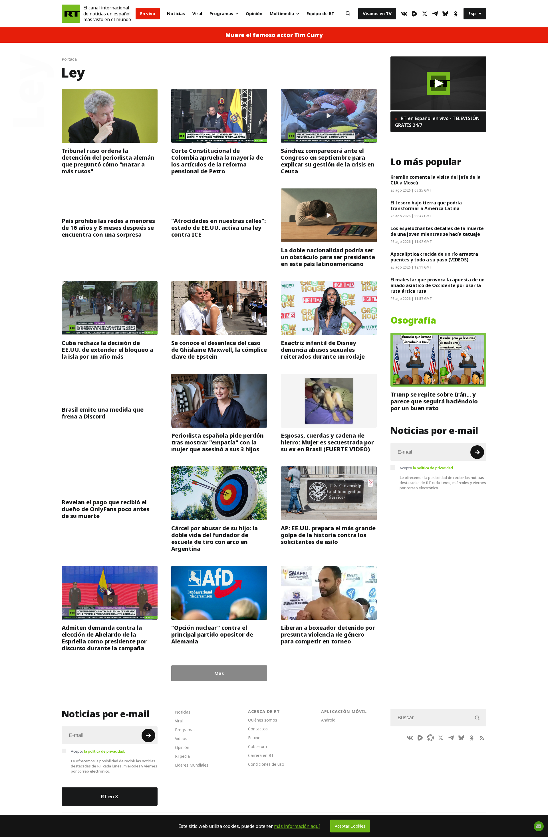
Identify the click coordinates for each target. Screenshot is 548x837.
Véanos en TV (377, 13)
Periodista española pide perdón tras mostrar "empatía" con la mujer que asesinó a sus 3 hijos (217, 442)
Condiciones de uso (266, 764)
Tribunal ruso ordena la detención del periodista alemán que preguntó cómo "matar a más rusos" (108, 161)
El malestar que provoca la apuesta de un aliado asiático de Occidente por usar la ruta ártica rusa (437, 285)
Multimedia (282, 13)
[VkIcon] (404, 13)
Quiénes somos (262, 720)
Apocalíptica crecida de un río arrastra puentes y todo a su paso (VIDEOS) (434, 257)
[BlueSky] (445, 13)
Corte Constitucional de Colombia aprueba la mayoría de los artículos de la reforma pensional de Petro (217, 161)
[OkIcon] (455, 13)
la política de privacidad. (433, 468)
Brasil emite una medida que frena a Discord (103, 413)
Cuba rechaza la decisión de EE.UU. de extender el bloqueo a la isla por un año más (107, 350)
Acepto (427, 467)
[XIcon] (424, 13)
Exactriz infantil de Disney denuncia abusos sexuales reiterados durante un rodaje (323, 350)
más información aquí (297, 826)
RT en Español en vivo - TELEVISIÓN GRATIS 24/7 (437, 122)
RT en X (109, 796)
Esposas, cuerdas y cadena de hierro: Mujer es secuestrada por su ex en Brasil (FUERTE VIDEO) (327, 442)
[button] (438, 83)
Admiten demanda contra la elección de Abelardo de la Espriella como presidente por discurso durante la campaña (104, 638)
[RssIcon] (481, 737)
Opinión (254, 13)
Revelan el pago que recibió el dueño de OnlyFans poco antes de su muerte (105, 509)
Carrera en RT (261, 755)
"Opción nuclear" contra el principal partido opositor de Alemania (212, 634)
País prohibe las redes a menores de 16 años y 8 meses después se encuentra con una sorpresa (108, 228)
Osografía (413, 320)
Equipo (254, 738)
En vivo (147, 13)
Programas (221, 13)
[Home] (71, 14)
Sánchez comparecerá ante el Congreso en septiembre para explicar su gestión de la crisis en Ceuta (327, 161)
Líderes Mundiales (191, 765)
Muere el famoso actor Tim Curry (274, 35)
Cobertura (257, 746)
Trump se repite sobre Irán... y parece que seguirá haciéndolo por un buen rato (434, 401)
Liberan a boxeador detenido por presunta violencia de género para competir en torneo (328, 634)
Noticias (176, 13)
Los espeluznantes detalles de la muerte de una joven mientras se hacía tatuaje (437, 231)
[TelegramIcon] (435, 13)
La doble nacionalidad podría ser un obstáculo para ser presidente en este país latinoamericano (328, 257)
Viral (197, 13)
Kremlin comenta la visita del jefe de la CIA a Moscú (435, 180)
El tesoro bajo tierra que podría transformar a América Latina (426, 205)
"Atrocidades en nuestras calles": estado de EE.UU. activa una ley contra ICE (218, 228)
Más (219, 673)
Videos (181, 738)
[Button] (348, 14)
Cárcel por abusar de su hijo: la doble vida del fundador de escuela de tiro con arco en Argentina (214, 538)
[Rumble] (414, 13)
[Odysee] (430, 737)
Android (328, 720)
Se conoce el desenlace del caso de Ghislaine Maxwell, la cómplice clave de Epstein (219, 350)
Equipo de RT (320, 13)
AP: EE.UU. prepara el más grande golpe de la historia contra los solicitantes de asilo (328, 535)
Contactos (258, 729)
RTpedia (182, 756)
